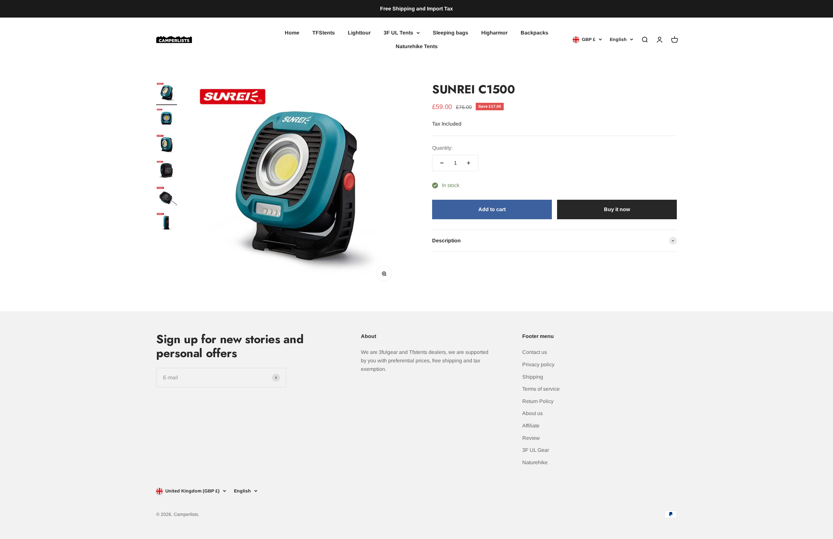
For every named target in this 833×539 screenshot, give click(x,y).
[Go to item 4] (166, 171)
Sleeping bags (450, 32)
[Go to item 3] (166, 145)
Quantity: (442, 148)
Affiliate (530, 425)
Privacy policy (538, 364)
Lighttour (359, 32)
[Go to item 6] (166, 223)
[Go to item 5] (166, 197)
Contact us (534, 352)
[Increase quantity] (468, 163)
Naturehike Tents (417, 46)
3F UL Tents (398, 32)
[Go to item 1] (166, 93)
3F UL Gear (535, 450)
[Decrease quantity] (441, 163)
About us (532, 413)
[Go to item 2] (166, 119)
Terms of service (541, 389)
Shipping (532, 377)
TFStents (323, 32)
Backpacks (534, 32)
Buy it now (617, 209)
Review (531, 438)
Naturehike (535, 462)
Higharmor (494, 32)
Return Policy (537, 401)
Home (292, 32)
